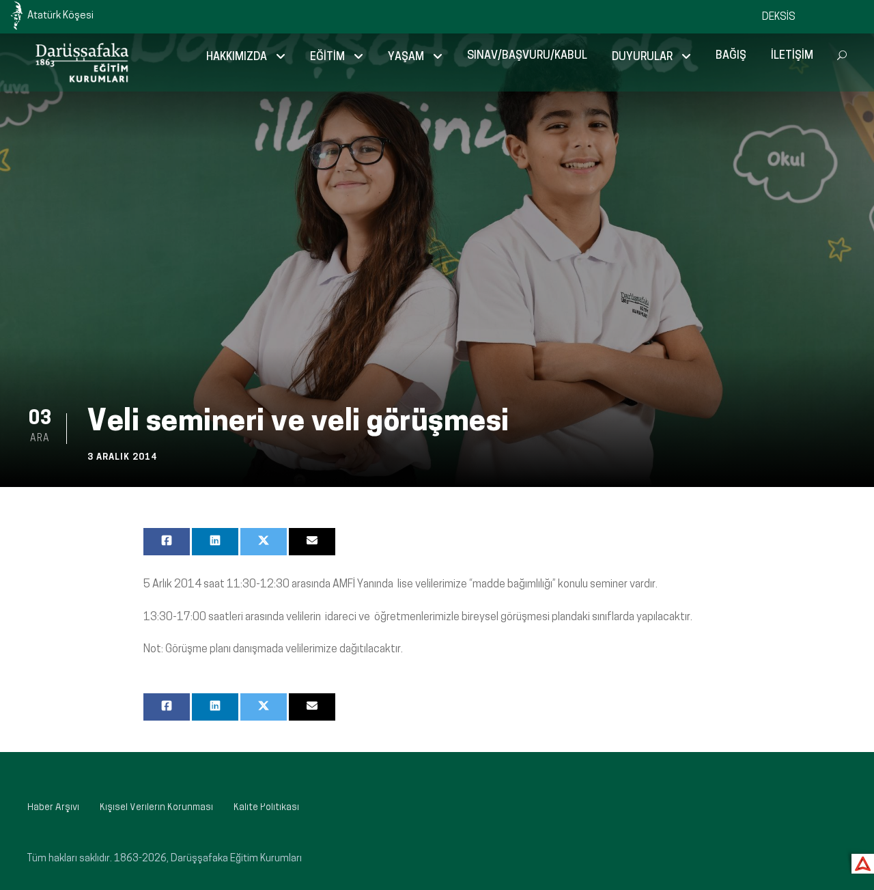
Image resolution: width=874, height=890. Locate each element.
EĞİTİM (327, 57)
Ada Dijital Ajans (860, 862)
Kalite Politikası (266, 808)
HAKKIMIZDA (236, 57)
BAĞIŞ (731, 56)
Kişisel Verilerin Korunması (156, 808)
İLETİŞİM (792, 56)
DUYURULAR (642, 57)
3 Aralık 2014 (122, 457)
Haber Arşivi (53, 808)
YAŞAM (406, 57)
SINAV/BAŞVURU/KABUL (527, 56)
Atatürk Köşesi (60, 16)
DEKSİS (778, 17)
